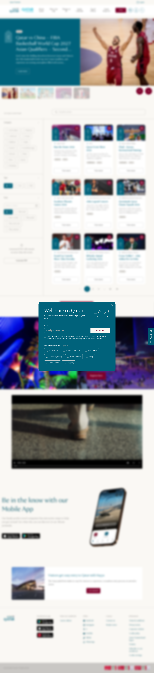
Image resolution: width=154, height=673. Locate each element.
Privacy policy (75, 336)
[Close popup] (112, 305)
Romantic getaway (55, 357)
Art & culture (53, 350)
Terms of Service (96, 339)
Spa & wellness (75, 357)
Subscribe (100, 330)
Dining (91, 357)
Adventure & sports (73, 350)
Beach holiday (54, 363)
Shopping (70, 363)
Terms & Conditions (91, 336)
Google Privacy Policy (79, 339)
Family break (92, 350)
